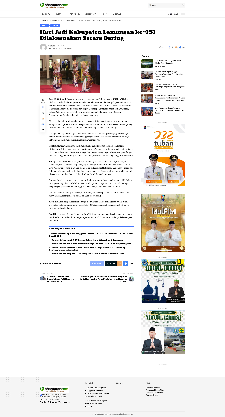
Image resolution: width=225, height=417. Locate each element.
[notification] (171, 14)
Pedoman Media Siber (155, 390)
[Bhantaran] (54, 388)
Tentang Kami (152, 395)
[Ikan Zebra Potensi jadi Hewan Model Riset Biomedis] (147, 63)
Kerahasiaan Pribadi (154, 393)
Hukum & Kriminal (161, 116)
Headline (158, 79)
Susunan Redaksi (153, 388)
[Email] (176, 47)
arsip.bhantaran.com (72, 99)
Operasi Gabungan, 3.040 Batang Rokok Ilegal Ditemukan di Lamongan (87, 240)
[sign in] (167, 14)
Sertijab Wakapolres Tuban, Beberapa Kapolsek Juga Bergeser (170, 85)
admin (52, 46)
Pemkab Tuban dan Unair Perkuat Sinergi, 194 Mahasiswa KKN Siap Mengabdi (91, 244)
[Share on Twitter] (172, 47)
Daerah (55, 25)
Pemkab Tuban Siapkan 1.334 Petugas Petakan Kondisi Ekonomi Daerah (87, 254)
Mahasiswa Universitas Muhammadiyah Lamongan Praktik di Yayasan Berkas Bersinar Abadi (170, 98)
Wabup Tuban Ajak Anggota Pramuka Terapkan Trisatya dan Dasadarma (169, 74)
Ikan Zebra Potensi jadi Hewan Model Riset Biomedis (168, 62)
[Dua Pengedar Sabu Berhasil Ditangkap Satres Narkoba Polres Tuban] (147, 111)
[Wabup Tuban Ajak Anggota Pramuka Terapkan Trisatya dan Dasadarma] (147, 75)
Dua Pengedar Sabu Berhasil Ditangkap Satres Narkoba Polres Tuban (169, 110)
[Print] (180, 47)
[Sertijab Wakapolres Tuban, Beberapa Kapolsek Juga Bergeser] (147, 87)
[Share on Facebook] (169, 47)
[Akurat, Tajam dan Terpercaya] (54, 5)
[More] (183, 47)
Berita (44, 25)
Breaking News (160, 66)
